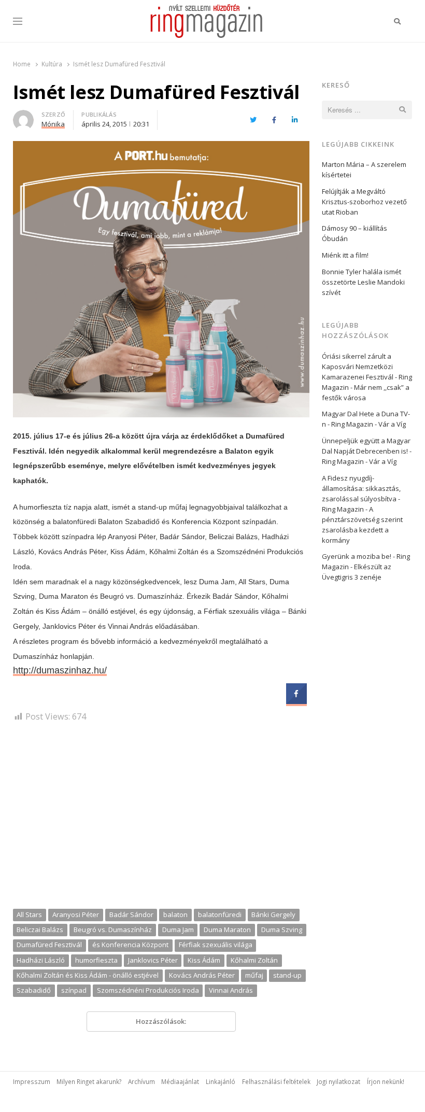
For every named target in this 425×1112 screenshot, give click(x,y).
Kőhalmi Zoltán (254, 960)
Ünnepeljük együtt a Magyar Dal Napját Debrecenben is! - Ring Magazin (367, 451)
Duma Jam (178, 929)
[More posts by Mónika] (23, 116)
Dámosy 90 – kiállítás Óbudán (354, 233)
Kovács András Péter (202, 975)
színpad (74, 990)
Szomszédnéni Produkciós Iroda (148, 990)
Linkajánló (220, 1081)
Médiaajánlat (180, 1081)
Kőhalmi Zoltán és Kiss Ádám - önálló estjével (88, 975)
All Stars (29, 914)
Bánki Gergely (273, 914)
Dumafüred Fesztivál (49, 944)
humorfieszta (96, 960)
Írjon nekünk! (385, 1081)
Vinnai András (231, 990)
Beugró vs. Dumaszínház (113, 929)
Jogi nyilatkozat (338, 1081)
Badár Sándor (131, 914)
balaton (175, 914)
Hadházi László (41, 960)
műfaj (254, 975)
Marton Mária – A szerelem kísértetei (364, 169)
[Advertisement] (161, 819)
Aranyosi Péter (75, 914)
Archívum (141, 1081)
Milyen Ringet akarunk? (88, 1081)
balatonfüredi (220, 914)
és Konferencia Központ (130, 944)
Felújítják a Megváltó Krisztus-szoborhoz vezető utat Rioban (364, 202)
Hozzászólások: (161, 1021)
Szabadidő (34, 990)
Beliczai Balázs (40, 929)
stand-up (287, 975)
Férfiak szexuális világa (215, 944)
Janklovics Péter (153, 960)
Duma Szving (281, 929)
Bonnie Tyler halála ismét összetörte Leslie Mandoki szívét (363, 282)
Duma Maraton (227, 929)
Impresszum (31, 1081)
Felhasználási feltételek (276, 1081)
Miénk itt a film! (345, 255)
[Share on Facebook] (296, 701)
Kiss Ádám (204, 960)
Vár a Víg (392, 424)
